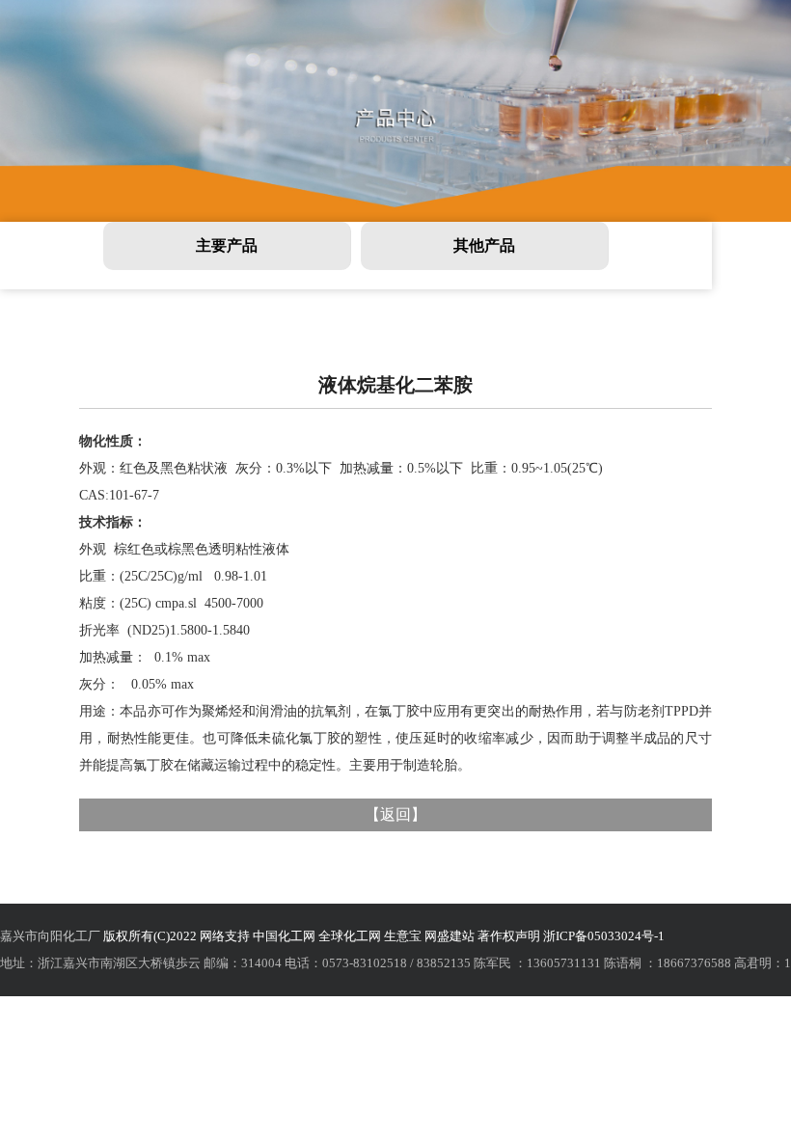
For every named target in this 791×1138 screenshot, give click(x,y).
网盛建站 (449, 936)
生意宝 (403, 936)
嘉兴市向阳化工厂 (50, 936)
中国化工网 (284, 936)
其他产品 (484, 245)
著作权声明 (508, 936)
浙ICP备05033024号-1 (604, 936)
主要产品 (227, 245)
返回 (395, 814)
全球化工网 (349, 936)
